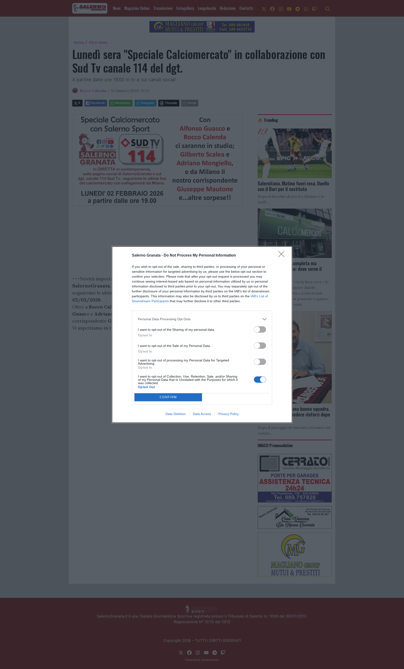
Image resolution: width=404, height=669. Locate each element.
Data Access (202, 414)
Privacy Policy (228, 414)
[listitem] (202, 319)
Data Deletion (176, 414)
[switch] (260, 329)
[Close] (282, 255)
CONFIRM (168, 397)
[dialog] (202, 334)
